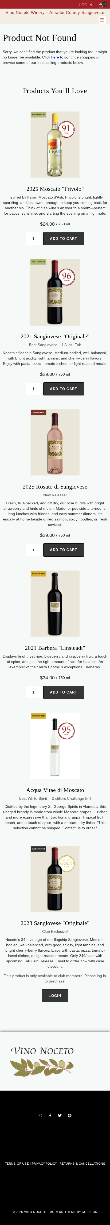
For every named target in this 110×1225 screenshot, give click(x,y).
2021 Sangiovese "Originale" (55, 336)
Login (55, 996)
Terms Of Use (17, 1163)
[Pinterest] (70, 1115)
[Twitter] (60, 1115)
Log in (85, 5)
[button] (102, 20)
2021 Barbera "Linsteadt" (55, 647)
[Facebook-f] (50, 1115)
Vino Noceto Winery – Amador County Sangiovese (55, 12)
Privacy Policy (45, 1163)
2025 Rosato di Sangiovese (55, 486)
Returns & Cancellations (82, 1163)
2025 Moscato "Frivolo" (55, 188)
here (55, 57)
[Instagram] (40, 1115)
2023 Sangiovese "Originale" (55, 923)
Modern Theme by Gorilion (73, 1212)
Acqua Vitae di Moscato (55, 790)
